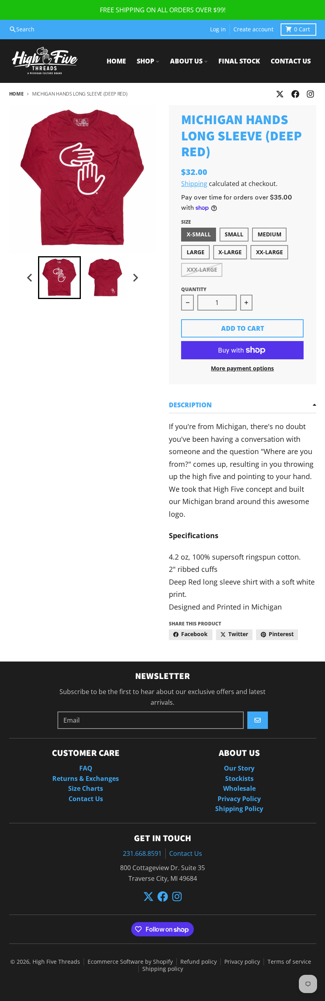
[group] (59, 277)
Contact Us (185, 853)
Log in (218, 29)
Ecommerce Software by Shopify (130, 961)
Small (234, 234)
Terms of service (289, 961)
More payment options (242, 368)
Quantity (193, 289)
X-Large (230, 252)
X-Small (199, 234)
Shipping (194, 183)
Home (16, 93)
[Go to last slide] (30, 278)
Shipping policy (162, 968)
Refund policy (198, 961)
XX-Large (269, 252)
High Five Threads (56, 961)
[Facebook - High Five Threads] (295, 94)
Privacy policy (242, 961)
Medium (269, 234)
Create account (253, 29)
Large (196, 252)
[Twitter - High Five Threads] (280, 94)
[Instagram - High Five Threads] (310, 94)
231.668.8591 (142, 853)
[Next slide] (135, 278)
